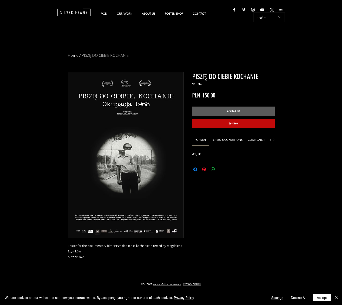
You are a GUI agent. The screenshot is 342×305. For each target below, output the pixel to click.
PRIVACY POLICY (192, 284)
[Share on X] (222, 169)
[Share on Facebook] (195, 169)
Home (73, 55)
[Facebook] (234, 9)
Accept (322, 297)
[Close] (336, 297)
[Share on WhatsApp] (213, 169)
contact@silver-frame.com (167, 284)
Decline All (298, 297)
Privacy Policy (184, 297)
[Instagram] (253, 9)
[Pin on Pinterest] (204, 169)
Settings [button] (277, 297)
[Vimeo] (243, 9)
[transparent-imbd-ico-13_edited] (280, 9)
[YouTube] (262, 9)
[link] (200, 139)
